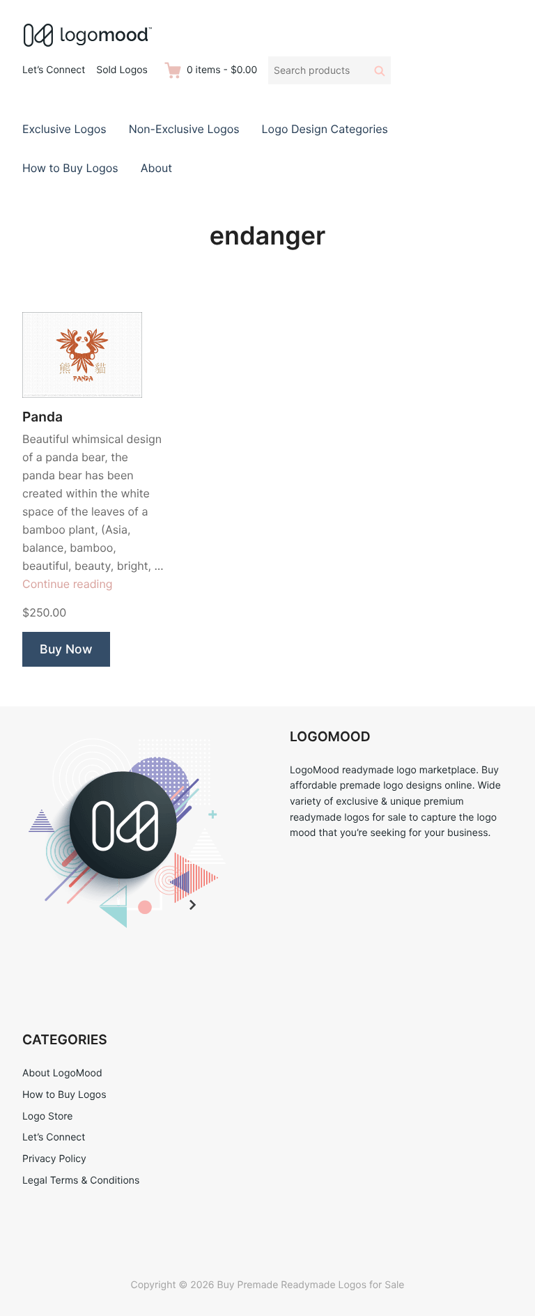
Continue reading (67, 584)
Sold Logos (122, 70)
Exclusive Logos (64, 129)
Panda (42, 417)
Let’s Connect (53, 70)
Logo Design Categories (325, 129)
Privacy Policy (54, 1159)
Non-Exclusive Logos (184, 129)
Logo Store (47, 1116)
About (156, 168)
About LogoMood (62, 1073)
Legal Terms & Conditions (80, 1180)
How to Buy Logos (70, 168)
